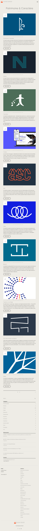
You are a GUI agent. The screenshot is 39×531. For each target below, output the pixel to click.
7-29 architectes (23, 500)
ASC (21, 478)
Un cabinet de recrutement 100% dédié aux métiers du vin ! (13, 453)
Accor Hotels (22, 495)
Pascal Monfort (23, 493)
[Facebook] (18, 528)
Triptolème (22, 475)
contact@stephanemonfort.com (9, 459)
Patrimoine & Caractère (24, 470)
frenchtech (5, 418)
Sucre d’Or (22, 512)
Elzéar (21, 488)
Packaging (5, 427)
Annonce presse (6, 403)
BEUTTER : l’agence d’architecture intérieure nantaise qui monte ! (14, 439)
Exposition (5, 416)
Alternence (22, 503)
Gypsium (21, 510)
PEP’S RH (21, 502)
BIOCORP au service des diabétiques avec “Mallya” (12, 448)
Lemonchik (22, 487)
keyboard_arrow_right (35, 392)
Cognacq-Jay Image (24, 483)
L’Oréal (21, 517)
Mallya (21, 497)
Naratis (21, 471)
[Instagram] (19, 528)
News (4, 425)
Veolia (21, 515)
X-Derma (22, 473)
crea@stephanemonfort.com (18, 36)
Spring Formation (23, 505)
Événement (5, 412)
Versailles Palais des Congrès (25, 498)
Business (4, 405)
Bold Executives (23, 492)
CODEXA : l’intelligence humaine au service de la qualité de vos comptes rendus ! (17, 434)
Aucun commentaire (7, 36)
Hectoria (21, 507)
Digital (4, 410)
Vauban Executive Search (24, 508)
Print (4, 429)
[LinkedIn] (21, 528)
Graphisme (5, 420)
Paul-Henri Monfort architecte (25, 485)
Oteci (21, 480)
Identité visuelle (6, 423)
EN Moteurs (22, 490)
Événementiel (5, 414)
